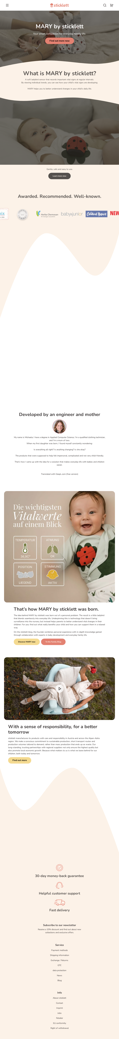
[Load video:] (59, 688)
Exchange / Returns (59, 960)
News (59, 975)
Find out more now (59, 40)
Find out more (19, 760)
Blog (59, 980)
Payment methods (59, 950)
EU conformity (59, 1023)
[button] (105, 5)
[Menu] (7, 5)
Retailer (59, 1018)
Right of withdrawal (60, 1028)
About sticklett (59, 998)
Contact (59, 1003)
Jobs (59, 1013)
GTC (59, 965)
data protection (59, 970)
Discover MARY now (26, 642)
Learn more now (59, 176)
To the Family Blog (53, 642)
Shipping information (59, 955)
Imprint (59, 1008)
